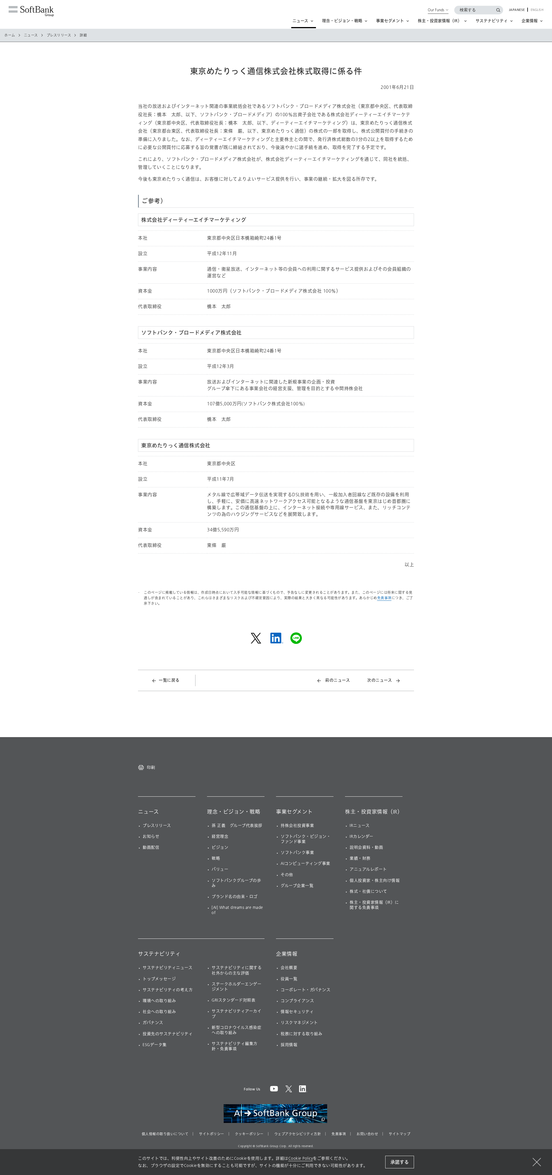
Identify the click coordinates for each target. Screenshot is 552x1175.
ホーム (9, 35)
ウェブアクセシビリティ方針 (297, 1134)
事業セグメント (294, 812)
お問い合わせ (367, 1134)
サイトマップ (399, 1134)
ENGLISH (537, 10)
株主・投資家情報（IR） (373, 812)
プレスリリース (59, 35)
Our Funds (436, 9)
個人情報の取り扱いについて (165, 1134)
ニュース (31, 35)
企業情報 (286, 954)
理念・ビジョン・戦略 (233, 812)
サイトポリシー (211, 1134)
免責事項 (384, 598)
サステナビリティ (159, 954)
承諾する (399, 1162)
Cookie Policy (300, 1158)
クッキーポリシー (249, 1134)
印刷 (151, 767)
